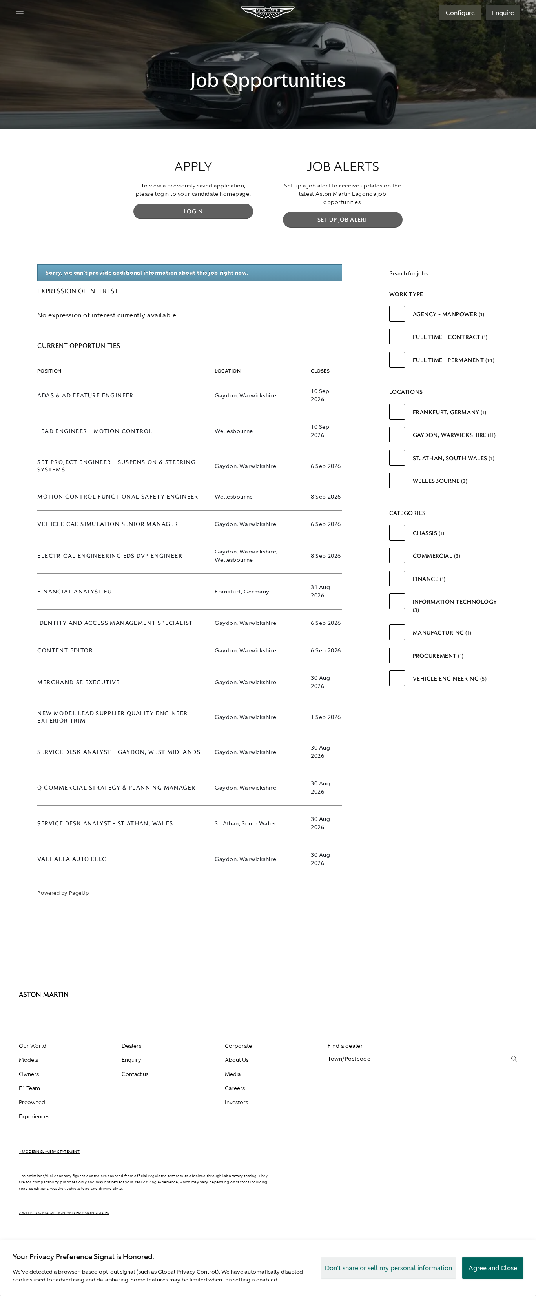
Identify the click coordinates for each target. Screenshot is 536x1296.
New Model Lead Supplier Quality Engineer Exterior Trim (112, 717)
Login (193, 211)
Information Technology (455, 605)
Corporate (238, 1045)
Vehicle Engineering (449, 679)
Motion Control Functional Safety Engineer (117, 497)
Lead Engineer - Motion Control (94, 431)
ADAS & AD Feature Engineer (85, 395)
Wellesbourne (439, 481)
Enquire (503, 12)
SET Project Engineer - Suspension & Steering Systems (116, 466)
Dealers (131, 1045)
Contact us (135, 1074)
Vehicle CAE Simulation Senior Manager (107, 524)
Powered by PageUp (63, 893)
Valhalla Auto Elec (71, 859)
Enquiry (131, 1059)
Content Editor (65, 650)
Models (28, 1059)
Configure (460, 12)
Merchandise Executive (78, 682)
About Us (236, 1059)
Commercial (436, 556)
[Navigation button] (20, 12)
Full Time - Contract (449, 337)
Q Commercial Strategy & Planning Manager (116, 788)
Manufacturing (441, 633)
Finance (428, 579)
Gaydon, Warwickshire (453, 435)
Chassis (428, 533)
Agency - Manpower (448, 314)
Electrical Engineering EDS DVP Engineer (109, 556)
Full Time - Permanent (453, 360)
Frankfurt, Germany (449, 412)
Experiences (34, 1116)
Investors (236, 1102)
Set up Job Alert (342, 220)
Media (233, 1074)
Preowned (32, 1102)
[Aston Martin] (268, 12)
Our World (32, 1045)
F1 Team (29, 1088)
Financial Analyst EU (74, 591)
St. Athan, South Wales (453, 458)
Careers (235, 1088)
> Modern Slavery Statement (49, 1151)
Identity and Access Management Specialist (115, 623)
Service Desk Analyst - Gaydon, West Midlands (119, 752)
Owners (29, 1074)
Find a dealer (345, 1045)
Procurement (437, 656)
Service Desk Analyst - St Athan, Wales (105, 823)
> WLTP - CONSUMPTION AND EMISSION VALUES (64, 1212)
